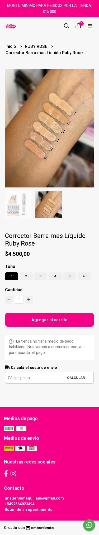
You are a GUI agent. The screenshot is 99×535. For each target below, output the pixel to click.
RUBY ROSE (36, 46)
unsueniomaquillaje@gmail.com (34, 498)
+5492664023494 (19, 504)
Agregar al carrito (49, 319)
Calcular (76, 378)
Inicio (11, 46)
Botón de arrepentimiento (29, 509)
